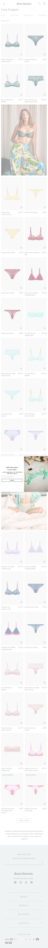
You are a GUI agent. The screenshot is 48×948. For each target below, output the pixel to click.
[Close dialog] (47, 457)
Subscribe (12, 480)
